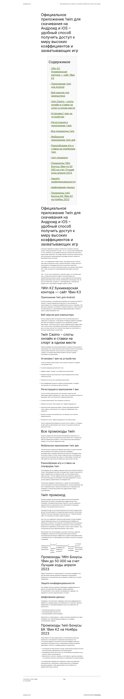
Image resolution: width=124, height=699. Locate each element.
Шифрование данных (63, 187)
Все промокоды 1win (62, 131)
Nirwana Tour (27, 4)
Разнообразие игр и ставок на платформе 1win (63, 148)
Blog (36, 679)
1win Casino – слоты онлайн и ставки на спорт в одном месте (63, 104)
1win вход (46, 519)
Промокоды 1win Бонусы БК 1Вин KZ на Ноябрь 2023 (62, 196)
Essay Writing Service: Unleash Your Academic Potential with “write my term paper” (80, 4)
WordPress (98, 695)
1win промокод (59, 157)
